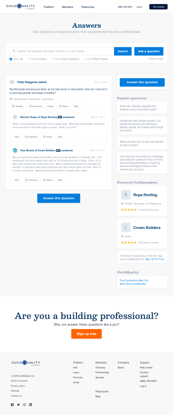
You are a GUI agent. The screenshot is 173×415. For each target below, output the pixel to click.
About (121, 367)
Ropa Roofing (49, 117)
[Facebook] (12, 405)
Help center (146, 367)
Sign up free (86, 333)
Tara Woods (27, 150)
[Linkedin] (30, 405)
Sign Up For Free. (155, 259)
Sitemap (15, 390)
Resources (87, 7)
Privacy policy (18, 385)
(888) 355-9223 (125, 6)
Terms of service (19, 380)
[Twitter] (18, 405)
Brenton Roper (28, 117)
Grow (76, 382)
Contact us (16, 395)
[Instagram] (25, 405)
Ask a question (149, 51)
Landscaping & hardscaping (26, 98)
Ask (75, 367)
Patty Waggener (27, 82)
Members (67, 7)
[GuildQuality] (20, 7)
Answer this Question (58, 198)
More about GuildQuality (133, 283)
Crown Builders (46, 150)
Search (123, 51)
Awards (99, 377)
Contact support (144, 374)
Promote (78, 377)
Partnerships (102, 372)
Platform (49, 7)
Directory (100, 367)
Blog (97, 396)
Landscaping (47, 98)
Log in (139, 6)
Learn (76, 372)
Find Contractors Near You (134, 280)
